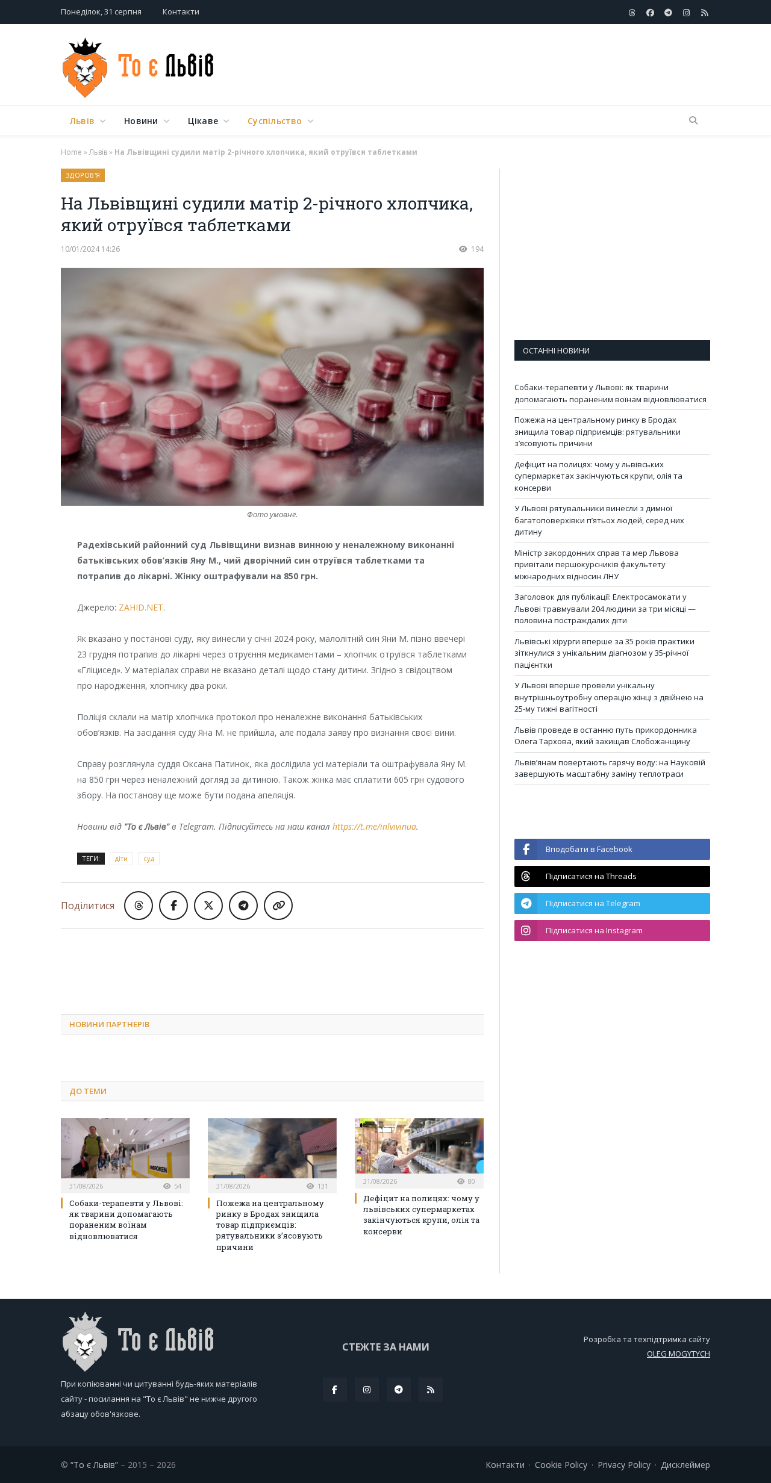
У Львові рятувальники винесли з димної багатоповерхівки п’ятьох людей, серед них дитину (599, 520)
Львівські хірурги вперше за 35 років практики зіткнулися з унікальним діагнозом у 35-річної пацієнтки (604, 653)
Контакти (181, 11)
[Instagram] (367, 1389)
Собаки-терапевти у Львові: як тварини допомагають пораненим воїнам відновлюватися (126, 1220)
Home (71, 152)
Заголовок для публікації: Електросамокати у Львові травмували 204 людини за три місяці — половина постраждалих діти (605, 608)
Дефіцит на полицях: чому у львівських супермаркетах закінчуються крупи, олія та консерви (421, 1215)
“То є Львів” (94, 1464)
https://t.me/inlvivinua (374, 826)
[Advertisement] (491, 66)
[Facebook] (335, 1389)
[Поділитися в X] (208, 905)
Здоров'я (83, 174)
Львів (82, 120)
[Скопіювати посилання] (278, 905)
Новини (141, 120)
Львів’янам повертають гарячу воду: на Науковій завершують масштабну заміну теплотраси (609, 768)
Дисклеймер (685, 1464)
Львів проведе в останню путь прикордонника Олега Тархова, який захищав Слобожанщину (605, 735)
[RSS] (431, 1389)
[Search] (693, 121)
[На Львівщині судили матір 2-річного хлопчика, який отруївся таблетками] (272, 388)
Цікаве (203, 120)
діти (121, 858)
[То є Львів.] (139, 64)
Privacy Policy (624, 1464)
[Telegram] (399, 1389)
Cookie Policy (561, 1464)
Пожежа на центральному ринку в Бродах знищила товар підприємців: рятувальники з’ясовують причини (270, 1225)
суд (148, 858)
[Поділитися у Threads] (138, 905)
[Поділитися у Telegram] (243, 905)
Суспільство (275, 120)
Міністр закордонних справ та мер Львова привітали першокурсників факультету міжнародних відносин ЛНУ (596, 564)
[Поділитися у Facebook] (173, 905)
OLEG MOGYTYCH (678, 1353)
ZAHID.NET (141, 607)
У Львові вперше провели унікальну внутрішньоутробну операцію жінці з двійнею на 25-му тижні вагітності (609, 697)
